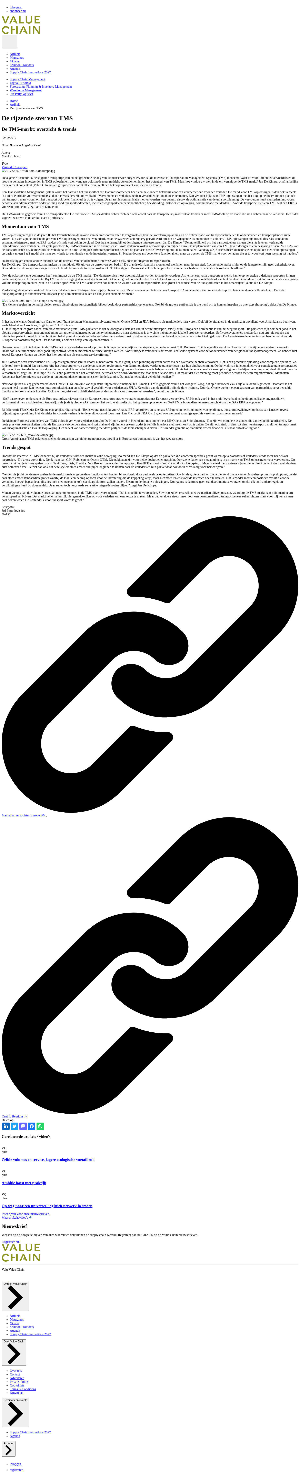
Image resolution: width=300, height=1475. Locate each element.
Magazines (17, 57)
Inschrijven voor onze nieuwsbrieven (25, 1214)
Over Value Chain (14, 1341)
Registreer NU (11, 1242)
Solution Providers (22, 65)
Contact (15, 1374)
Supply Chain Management (27, 79)
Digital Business (20, 83)
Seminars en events (15, 1400)
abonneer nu (18, 11)
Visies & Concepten (14, 167)
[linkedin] (12, 1279)
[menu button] (9, 42)
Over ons (16, 1370)
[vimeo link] (5, 1279)
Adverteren (17, 1378)
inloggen (16, 7)
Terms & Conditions (23, 1389)
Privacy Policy (19, 1381)
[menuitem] (154, 54)
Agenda (15, 68)
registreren (17, 1470)
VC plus (4, 1150)
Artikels (15, 54)
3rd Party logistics (21, 94)
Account (8, 1443)
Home (14, 101)
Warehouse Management (26, 90)
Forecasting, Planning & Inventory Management (41, 86)
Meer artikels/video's (15, 1217)
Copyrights (17, 1385)
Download (16, 1392)
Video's (14, 61)
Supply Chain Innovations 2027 (30, 72)
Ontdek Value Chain (15, 1283)
